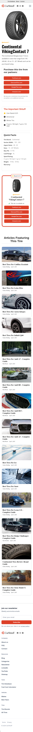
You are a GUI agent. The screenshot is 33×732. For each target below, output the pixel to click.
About (17, 1)
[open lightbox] (16, 25)
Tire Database (11, 1)
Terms (4, 722)
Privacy (9, 722)
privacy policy (25, 626)
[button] (30, 6)
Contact (22, 1)
